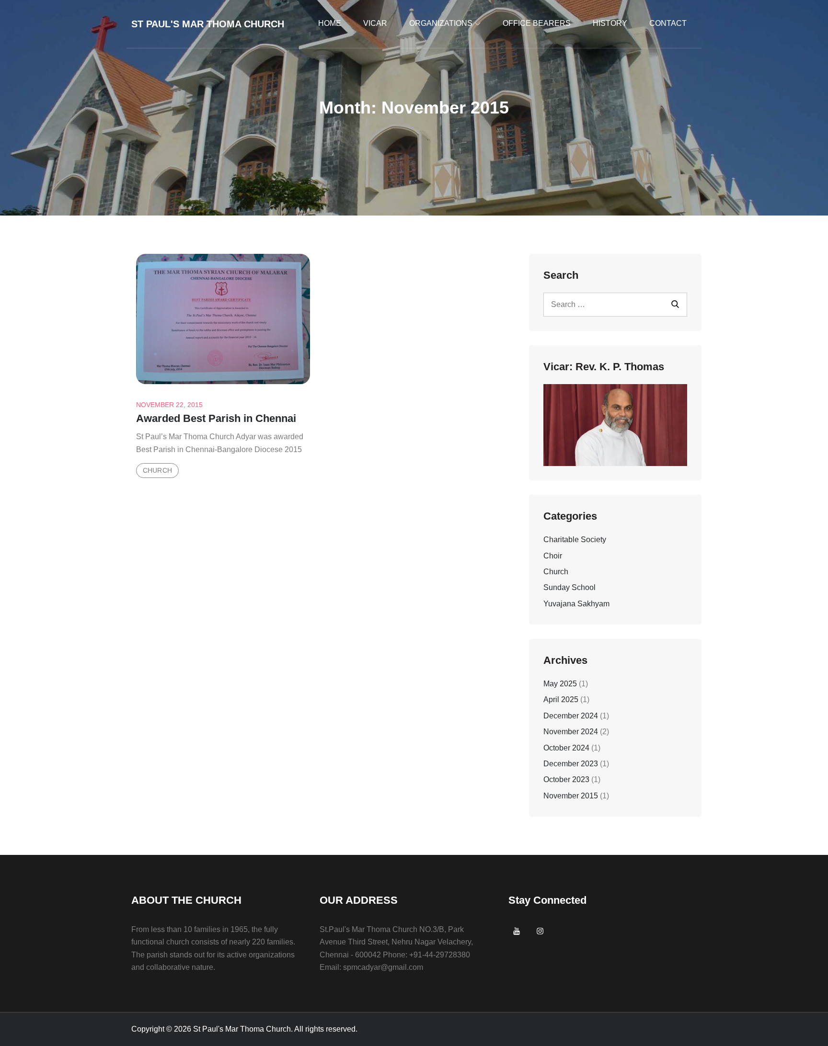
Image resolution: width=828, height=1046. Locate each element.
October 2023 (566, 779)
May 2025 (560, 684)
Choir (552, 556)
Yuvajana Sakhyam (576, 604)
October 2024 (566, 748)
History (610, 23)
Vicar (375, 23)
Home (329, 23)
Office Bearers (537, 23)
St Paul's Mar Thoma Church (207, 24)
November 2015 (570, 796)
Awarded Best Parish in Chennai (216, 418)
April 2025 (560, 699)
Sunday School (569, 587)
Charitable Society (574, 539)
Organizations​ (440, 23)
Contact (668, 23)
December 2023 (570, 764)
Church (157, 470)
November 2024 (570, 732)
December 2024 (570, 716)
